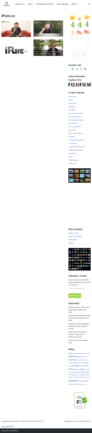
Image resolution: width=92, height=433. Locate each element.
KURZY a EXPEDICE (75, 236)
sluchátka (85, 381)
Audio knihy (72, 96)
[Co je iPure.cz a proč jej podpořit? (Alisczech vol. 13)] (16, 50)
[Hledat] (89, 4)
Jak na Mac (72, 130)
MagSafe (73, 374)
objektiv (70, 377)
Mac (83, 369)
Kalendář (71, 137)
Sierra (79, 381)
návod (87, 374)
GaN (69, 366)
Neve (3, 430)
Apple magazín (62, 4)
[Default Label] (72, 69)
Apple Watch (78, 356)
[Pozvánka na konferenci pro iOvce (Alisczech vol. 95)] (16, 29)
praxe (89, 377)
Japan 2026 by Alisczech (77, 147)
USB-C (80, 384)
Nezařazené (72, 153)
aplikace (88, 353)
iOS (72, 366)
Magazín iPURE (73, 233)
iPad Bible (71, 110)
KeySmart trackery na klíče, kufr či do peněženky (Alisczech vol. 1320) (79, 310)
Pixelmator (85, 377)
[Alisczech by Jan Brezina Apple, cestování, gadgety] (6, 4)
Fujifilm (82, 362)
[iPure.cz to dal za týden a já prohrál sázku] (48, 47)
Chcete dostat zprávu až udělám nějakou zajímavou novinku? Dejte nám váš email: (79, 282)
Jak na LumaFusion (74, 126)
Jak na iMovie (72, 123)
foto (87, 360)
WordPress (14, 430)
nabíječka (82, 374)
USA (77, 384)
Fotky (83, 360)
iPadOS (81, 366)
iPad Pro (86, 366)
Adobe (70, 353)
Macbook (87, 369)
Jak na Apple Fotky (74, 116)
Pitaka (81, 377)
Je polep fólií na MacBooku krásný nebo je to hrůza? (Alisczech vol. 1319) (79, 318)
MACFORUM (72, 240)
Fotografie (71, 106)
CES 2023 (85, 356)
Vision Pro (84, 384)
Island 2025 (73, 143)
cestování (72, 360)
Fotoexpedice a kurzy (45, 4)
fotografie (77, 362)
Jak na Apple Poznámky (76, 120)
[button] (24, 4)
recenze (73, 380)
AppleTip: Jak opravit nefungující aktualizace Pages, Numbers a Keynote (78, 326)
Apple (71, 356)
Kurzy (30, 4)
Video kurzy (72, 163)
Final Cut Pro (72, 103)
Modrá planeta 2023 (75, 150)
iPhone (71, 369)
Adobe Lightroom (77, 353)
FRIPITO (71, 243)
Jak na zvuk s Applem (75, 133)
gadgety (86, 362)
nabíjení (77, 374)
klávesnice (77, 369)
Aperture (84, 353)
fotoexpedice (71, 362)
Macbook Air (71, 372)
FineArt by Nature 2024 (76, 140)
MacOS (83, 372)
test (74, 384)
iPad (76, 365)
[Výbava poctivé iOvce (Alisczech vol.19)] (48, 29)
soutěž (70, 384)
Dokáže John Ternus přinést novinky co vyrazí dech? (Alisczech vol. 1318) (77, 334)
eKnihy (70, 100)
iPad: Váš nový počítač (75, 113)
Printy (70, 157)
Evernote (79, 360)
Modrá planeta (74, 160)
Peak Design (76, 377)
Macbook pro (77, 372)
